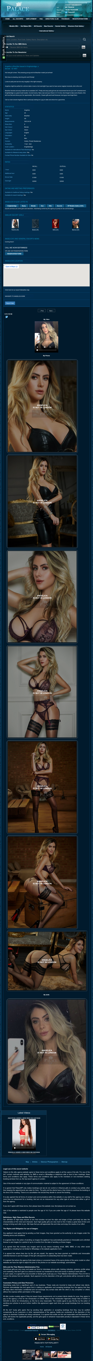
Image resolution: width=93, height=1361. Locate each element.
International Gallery (46, 31)
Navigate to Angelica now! (15, 296)
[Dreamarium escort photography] (32, 1354)
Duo (42, 206)
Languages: (8, 133)
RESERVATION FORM (80, 19)
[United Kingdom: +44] (6, 47)
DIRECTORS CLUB (52, 19)
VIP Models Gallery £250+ (75, 206)
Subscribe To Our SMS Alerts (15, 44)
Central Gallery (60, 26)
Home (42, 1347)
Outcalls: (7, 141)
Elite (50, 206)
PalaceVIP (71, 12)
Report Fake (10, 303)
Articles (35, 1162)
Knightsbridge (12, 206)
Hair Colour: (8, 127)
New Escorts (48, 26)
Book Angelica (3, 46)
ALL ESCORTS (18, 19)
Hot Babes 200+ (26, 26)
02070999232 (51, 1330)
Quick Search (9, 36)
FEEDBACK (65, 19)
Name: (7, 110)
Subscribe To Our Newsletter (15, 52)
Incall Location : (10, 147)
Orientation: (8, 135)
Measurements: (10, 121)
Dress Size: (8, 124)
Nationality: (8, 116)
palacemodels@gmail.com (73, 14)
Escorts (59, 206)
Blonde (33, 206)
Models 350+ (14, 26)
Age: (6, 113)
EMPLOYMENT (31, 19)
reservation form (14, 254)
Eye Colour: (8, 130)
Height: (7, 118)
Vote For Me (8, 314)
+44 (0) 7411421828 (71, 10)
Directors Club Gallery (76, 26)
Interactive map (24, 290)
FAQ (41, 19)
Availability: (8, 144)
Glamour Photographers (49, 1162)
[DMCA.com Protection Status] (54, 1326)
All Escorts (38, 26)
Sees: (7, 138)
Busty (24, 206)
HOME (7, 19)
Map (27, 1162)
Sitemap (64, 1162)
